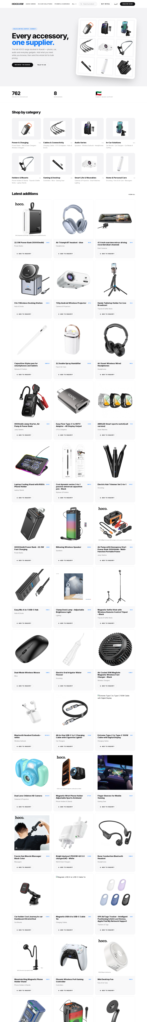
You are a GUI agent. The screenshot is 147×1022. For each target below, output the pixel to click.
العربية (116, 4)
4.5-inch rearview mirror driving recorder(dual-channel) (112, 243)
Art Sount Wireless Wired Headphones (109, 364)
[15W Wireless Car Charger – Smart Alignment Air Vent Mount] (125, 29)
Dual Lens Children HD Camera (28, 796)
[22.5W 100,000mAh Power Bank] (88, 28)
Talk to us (41, 65)
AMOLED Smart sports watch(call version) (113, 425)
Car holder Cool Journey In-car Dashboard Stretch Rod (28, 918)
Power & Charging (62, 4)
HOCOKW (17, 3)
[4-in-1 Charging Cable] (87, 47)
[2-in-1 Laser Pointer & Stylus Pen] (86, 65)
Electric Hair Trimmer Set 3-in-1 (112, 484)
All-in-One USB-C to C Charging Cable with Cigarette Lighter (70, 736)
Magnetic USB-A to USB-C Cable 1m (70, 918)
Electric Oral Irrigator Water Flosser (69, 674)
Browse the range (22, 64)
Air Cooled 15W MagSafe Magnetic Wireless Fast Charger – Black (109, 675)
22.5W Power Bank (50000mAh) (29, 242)
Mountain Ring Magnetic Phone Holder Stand (28, 980)
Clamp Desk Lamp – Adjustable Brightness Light (70, 611)
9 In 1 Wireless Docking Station (28, 303)
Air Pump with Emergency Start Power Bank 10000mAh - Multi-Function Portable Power (112, 549)
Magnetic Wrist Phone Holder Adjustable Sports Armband (69, 797)
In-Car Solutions (45, 4)
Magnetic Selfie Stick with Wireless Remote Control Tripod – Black (113, 612)
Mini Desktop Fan (105, 979)
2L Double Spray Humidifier (68, 363)
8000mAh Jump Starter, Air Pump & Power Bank (27, 425)
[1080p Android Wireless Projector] (105, 47)
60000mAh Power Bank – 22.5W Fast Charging (29, 548)
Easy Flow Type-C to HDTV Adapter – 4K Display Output (69, 425)
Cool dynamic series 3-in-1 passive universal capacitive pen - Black (69, 486)
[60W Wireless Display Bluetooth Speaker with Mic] (106, 28)
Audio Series (31, 4)
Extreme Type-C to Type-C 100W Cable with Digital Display (113, 736)
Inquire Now (127, 4)
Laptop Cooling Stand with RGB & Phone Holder (29, 485)
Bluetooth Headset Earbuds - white (27, 736)
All (73, 4)
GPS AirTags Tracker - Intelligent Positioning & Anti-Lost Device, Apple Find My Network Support (113, 919)
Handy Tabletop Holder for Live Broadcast (112, 304)
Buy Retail (105, 4)
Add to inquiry (25, 253)
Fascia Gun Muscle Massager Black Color (27, 857)
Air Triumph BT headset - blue (69, 242)
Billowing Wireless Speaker (68, 547)
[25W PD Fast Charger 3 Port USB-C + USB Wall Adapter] (124, 67)
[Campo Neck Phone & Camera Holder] (124, 48)
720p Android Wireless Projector (71, 303)
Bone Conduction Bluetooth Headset (110, 857)
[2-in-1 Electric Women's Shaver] (105, 66)
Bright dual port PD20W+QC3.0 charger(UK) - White (70, 857)
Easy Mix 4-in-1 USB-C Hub (26, 610)
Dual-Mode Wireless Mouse (27, 673)
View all (132, 194)
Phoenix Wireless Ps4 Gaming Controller (69, 980)
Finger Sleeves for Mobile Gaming (109, 797)
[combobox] (88, 4)
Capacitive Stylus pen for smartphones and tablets (26, 364)
